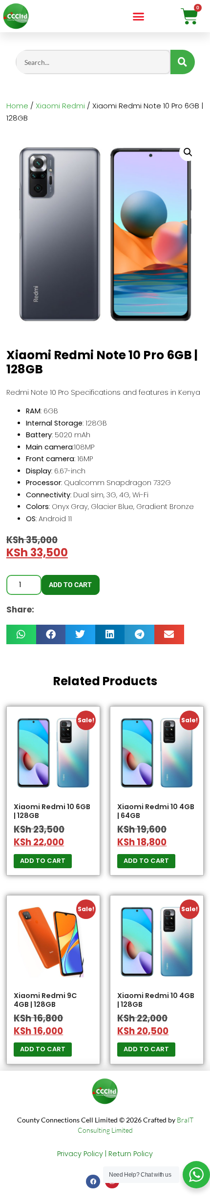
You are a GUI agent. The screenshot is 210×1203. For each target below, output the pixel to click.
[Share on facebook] (51, 634)
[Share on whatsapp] (21, 634)
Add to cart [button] (42, 860)
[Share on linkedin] (110, 634)
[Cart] (189, 16)
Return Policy (130, 1154)
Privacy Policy (80, 1154)
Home (17, 106)
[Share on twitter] (80, 634)
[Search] (182, 62)
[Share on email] (169, 634)
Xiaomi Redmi (60, 106)
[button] (138, 16)
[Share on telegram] (139, 634)
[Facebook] (93, 1182)
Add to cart (70, 585)
